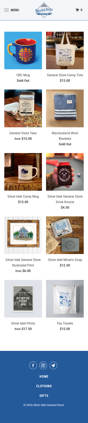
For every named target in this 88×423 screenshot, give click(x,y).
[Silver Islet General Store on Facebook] (34, 365)
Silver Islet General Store (48, 405)
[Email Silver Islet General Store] (54, 365)
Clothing (44, 386)
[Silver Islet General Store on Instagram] (44, 365)
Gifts (44, 396)
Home (44, 376)
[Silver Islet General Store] (44, 10)
